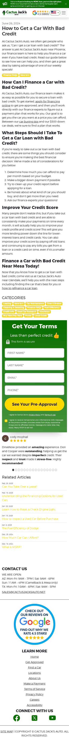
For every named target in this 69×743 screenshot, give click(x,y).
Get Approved (34, 662)
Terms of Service (34, 689)
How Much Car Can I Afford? (20, 537)
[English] (55, 12)
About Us (35, 678)
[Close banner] (66, 4)
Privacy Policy (34, 415)
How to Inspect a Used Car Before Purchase (30, 518)
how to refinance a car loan (19, 288)
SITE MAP (7, 731)
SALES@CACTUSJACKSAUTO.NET (23, 592)
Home (34, 656)
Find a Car (34, 667)
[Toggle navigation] (63, 12)
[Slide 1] (13, 470)
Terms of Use (50, 415)
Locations (34, 673)
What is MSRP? (11, 547)
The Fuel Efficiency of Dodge (20, 528)
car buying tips (28, 121)
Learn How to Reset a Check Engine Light (28, 509)
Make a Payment (34, 683)
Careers (34, 699)
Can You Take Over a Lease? (19, 486)
